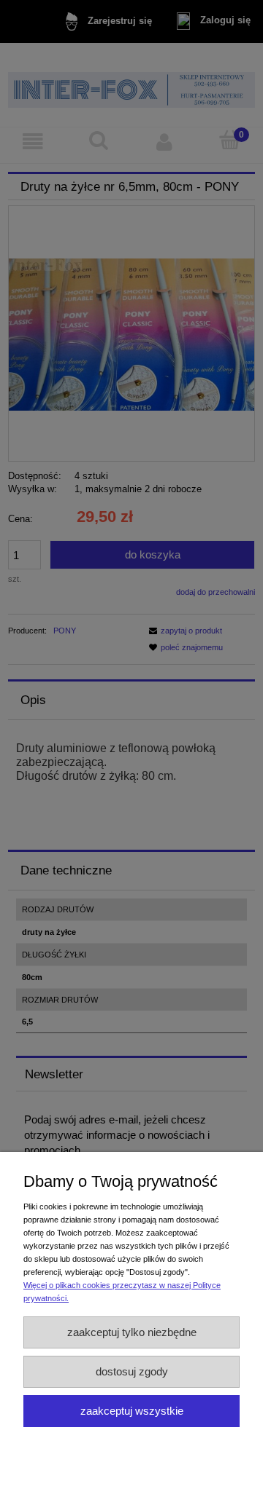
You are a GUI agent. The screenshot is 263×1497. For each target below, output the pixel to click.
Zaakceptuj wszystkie (131, 1411)
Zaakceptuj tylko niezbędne (132, 1332)
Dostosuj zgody (132, 1371)
